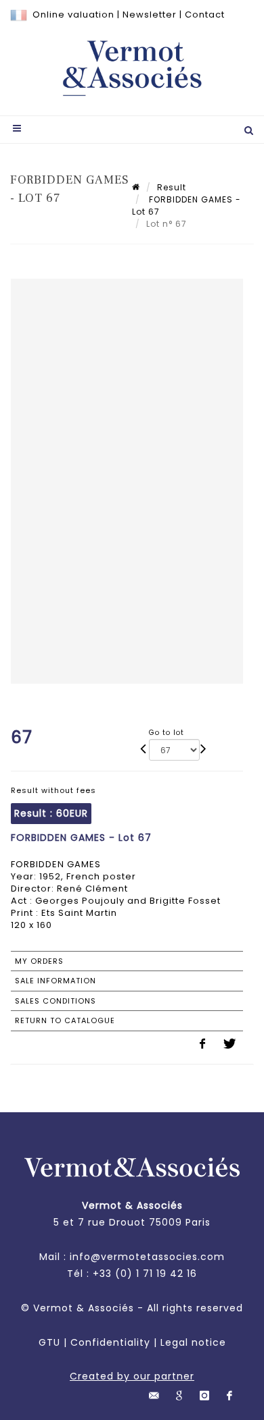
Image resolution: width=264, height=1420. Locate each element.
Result (171, 187)
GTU (49, 1342)
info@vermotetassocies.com (147, 1256)
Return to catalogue (65, 1020)
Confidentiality (110, 1342)
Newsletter (150, 14)
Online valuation (73, 14)
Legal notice (193, 1342)
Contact (205, 14)
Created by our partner (132, 1376)
